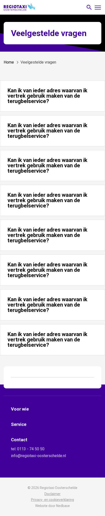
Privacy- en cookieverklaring (52, 500)
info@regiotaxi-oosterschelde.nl (38, 455)
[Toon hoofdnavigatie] (97, 7)
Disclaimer (52, 494)
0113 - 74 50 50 (30, 449)
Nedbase (63, 506)
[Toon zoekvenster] (89, 7)
